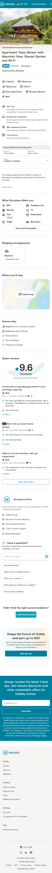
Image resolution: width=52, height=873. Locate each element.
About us (6, 770)
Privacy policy (26, 865)
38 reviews (25, 66)
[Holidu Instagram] (21, 852)
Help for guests (9, 787)
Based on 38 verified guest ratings (26, 378)
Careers (6, 766)
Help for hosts (8, 791)
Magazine (7, 774)
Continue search (26, 614)
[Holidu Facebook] (31, 852)
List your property (39, 4)
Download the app (10, 830)
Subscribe (26, 711)
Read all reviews (26, 482)
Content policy (40, 865)
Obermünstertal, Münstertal (13, 70)
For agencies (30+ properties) (15, 816)
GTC (16, 865)
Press (5, 795)
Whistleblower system (26, 869)
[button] (26, 160)
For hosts (6, 812)
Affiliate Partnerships (11, 799)
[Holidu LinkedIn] (26, 852)
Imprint (9, 865)
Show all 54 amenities (26, 228)
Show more (6, 187)
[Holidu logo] (7, 4)
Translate (5, 414)
